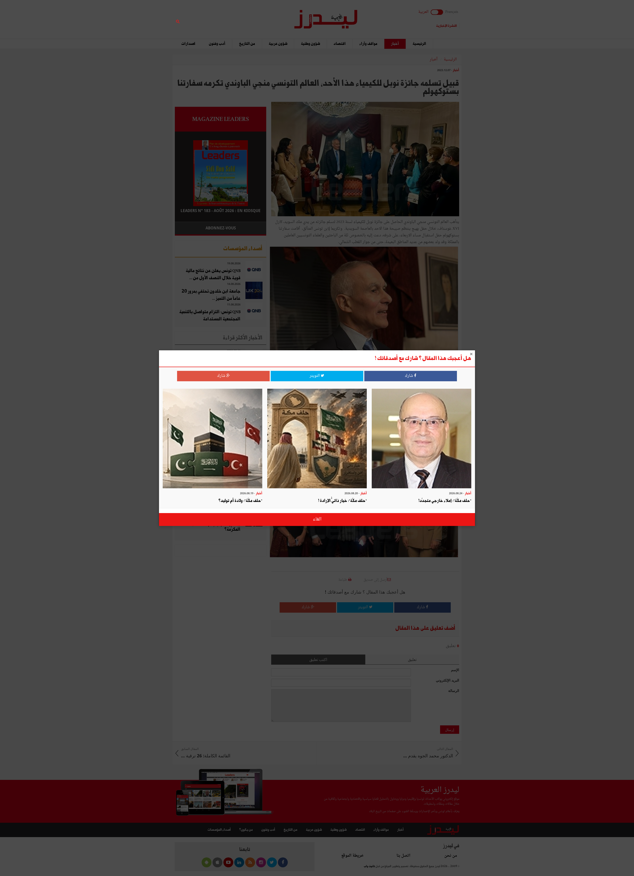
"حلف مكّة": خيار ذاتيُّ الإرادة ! (342, 500)
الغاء (317, 519)
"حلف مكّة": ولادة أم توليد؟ (240, 500)
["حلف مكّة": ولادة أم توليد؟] (212, 439)
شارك (409, 376)
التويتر (315, 376)
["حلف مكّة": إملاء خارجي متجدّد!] (421, 439)
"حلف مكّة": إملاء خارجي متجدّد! (444, 500)
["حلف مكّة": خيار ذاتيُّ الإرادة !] (317, 439)
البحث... (263, 16)
